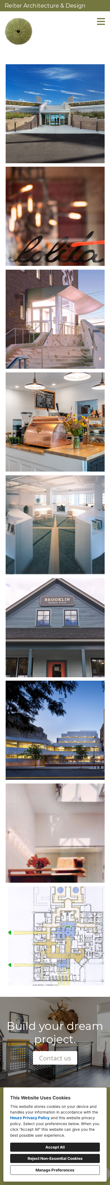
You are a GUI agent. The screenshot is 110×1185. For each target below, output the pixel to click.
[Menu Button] (101, 21)
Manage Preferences (55, 1170)
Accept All (55, 1147)
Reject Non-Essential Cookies (55, 1158)
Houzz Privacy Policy (30, 1117)
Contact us (55, 1058)
